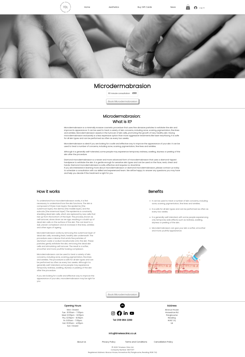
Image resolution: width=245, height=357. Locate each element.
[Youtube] (131, 313)
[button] (188, 7)
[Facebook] (119, 313)
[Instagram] (113, 313)
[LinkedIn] (125, 313)
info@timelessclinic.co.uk (122, 333)
